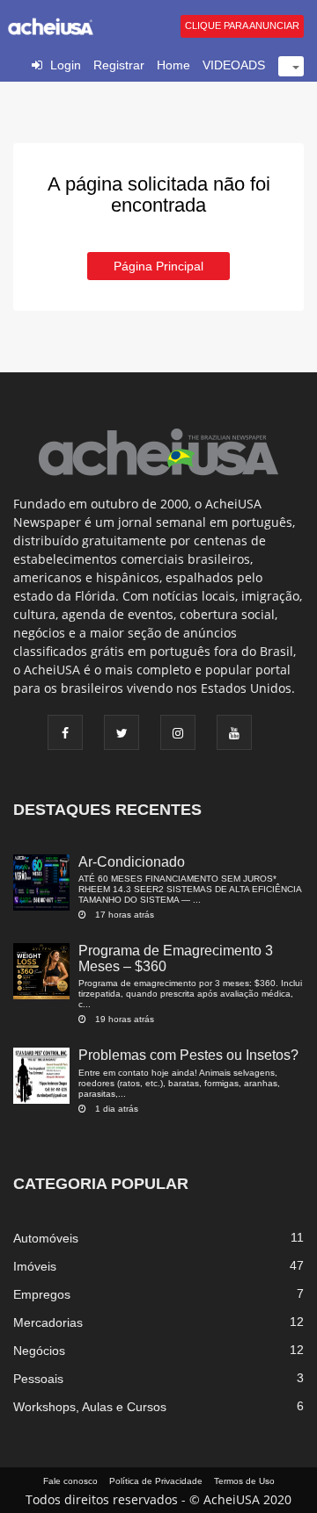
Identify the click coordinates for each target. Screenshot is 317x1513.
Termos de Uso (244, 1481)
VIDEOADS (234, 65)
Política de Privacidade (156, 1481)
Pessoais (38, 1379)
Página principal (158, 266)
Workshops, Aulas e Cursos (89, 1407)
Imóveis (34, 1266)
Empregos (41, 1294)
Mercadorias (48, 1322)
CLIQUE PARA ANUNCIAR (242, 25)
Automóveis (45, 1238)
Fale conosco (70, 1481)
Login (65, 65)
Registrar (118, 65)
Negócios (39, 1351)
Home (173, 65)
